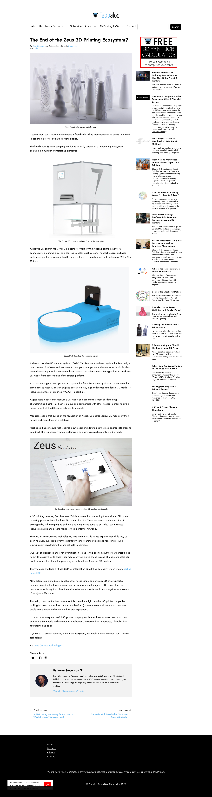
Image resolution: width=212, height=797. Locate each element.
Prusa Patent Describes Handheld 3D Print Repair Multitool (165, 141)
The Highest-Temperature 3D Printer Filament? (166, 388)
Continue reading (163, 131)
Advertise (90, 26)
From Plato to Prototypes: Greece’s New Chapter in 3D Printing (166, 162)
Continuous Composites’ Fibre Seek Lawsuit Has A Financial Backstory (166, 99)
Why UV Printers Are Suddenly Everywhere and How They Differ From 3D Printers (165, 76)
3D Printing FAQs (109, 26)
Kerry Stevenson (39, 46)
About (50, 744)
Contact (131, 26)
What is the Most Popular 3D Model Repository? (166, 270)
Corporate (72, 46)
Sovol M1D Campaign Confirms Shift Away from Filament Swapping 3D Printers (164, 218)
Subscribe (76, 26)
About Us (36, 26)
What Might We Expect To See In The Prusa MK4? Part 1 (167, 367)
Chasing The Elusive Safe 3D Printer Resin (166, 326)
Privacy (51, 752)
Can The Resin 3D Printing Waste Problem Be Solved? (165, 194)
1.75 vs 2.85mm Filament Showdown (164, 409)
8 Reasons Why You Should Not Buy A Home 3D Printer (165, 347)
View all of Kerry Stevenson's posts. (68, 691)
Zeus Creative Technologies (48, 645)
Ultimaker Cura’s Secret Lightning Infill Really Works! (166, 309)
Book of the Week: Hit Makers (166, 291)
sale (36, 48)
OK (47, 784)
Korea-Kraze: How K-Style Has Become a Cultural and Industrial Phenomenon (167, 243)
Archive (51, 756)
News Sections (54, 26)
